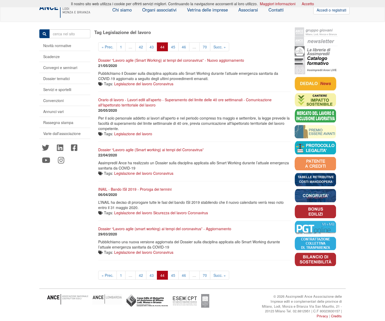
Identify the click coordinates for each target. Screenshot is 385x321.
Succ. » (219, 46)
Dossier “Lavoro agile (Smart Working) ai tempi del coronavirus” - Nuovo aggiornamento (171, 60)
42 (141, 46)
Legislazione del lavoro (133, 83)
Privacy (322, 315)
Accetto (308, 3)
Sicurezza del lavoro (170, 212)
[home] (64, 10)
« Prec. (107, 46)
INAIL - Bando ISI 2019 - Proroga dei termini (135, 189)
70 (205, 46)
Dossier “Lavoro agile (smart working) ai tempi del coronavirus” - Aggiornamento (164, 228)
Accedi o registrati (331, 10)
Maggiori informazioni (277, 3)
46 (184, 46)
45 (173, 46)
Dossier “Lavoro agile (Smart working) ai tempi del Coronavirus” (151, 149)
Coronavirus (163, 83)
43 (152, 46)
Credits (336, 315)
